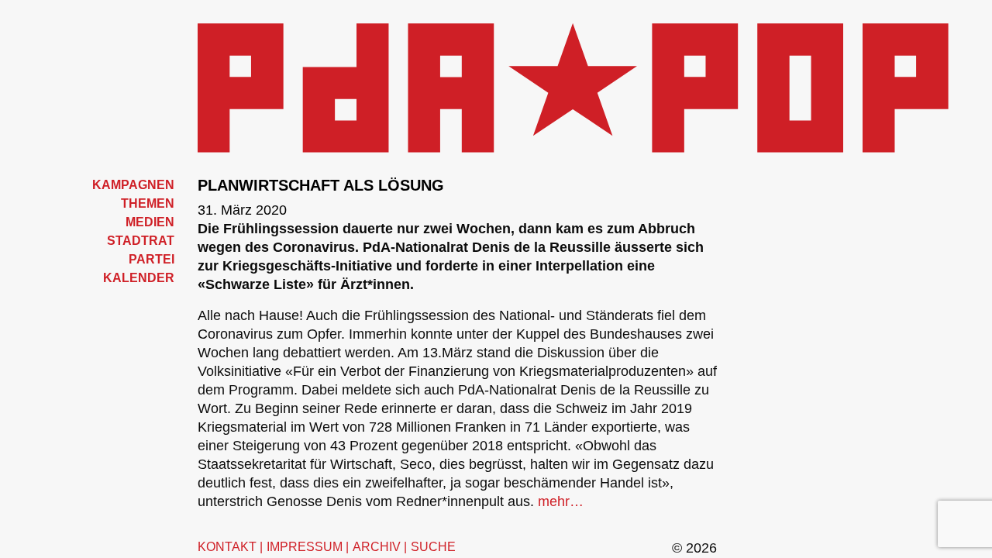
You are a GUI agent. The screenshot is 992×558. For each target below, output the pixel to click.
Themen (147, 203)
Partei (151, 259)
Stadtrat (140, 240)
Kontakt (227, 546)
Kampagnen (133, 184)
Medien (150, 222)
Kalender (138, 277)
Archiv (377, 546)
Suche (433, 546)
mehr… (561, 501)
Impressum (305, 546)
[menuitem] (108, 185)
